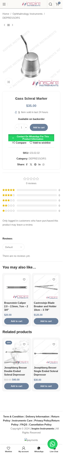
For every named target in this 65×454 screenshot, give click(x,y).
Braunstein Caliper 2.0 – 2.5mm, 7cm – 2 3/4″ (16, 306)
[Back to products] (8, 25)
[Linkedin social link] (40, 164)
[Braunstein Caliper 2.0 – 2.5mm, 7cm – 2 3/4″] (16, 287)
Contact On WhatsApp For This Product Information (33, 137)
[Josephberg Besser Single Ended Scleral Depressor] (46, 352)
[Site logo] (31, 4)
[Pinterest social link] (35, 164)
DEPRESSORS (11, 17)
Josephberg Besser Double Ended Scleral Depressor (15, 371)
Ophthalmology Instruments (27, 13)
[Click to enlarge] (8, 82)
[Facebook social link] (27, 164)
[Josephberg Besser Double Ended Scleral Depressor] (16, 352)
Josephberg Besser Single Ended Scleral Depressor (46, 371)
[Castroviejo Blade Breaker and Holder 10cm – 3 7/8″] (46, 287)
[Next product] (12, 25)
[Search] (50, 4)
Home (5, 13)
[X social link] (31, 164)
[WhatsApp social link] (44, 164)
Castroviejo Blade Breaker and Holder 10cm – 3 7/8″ (45, 306)
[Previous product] (4, 25)
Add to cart (38, 127)
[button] (31, 137)
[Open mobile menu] (4, 4)
